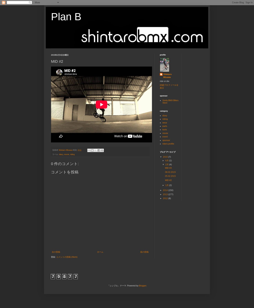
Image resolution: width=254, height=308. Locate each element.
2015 (165, 157)
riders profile (168, 144)
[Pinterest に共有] (102, 150)
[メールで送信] (89, 150)
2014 (165, 190)
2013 (165, 194)
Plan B (66, 16)
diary (61, 154)
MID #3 (168, 168)
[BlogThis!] (92, 150)
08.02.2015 (170, 172)
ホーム (100, 252)
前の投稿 (144, 252)
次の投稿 (56, 252)
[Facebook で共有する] (99, 150)
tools (164, 129)
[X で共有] (95, 150)
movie (66, 154)
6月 (167, 160)
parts (164, 126)
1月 (167, 185)
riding (72, 154)
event (165, 137)
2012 (165, 198)
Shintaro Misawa (167, 75)
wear (164, 123)
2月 (167, 164)
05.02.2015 (170, 176)
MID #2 (168, 180)
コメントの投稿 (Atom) (66, 257)
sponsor (166, 140)
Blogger (142, 285)
